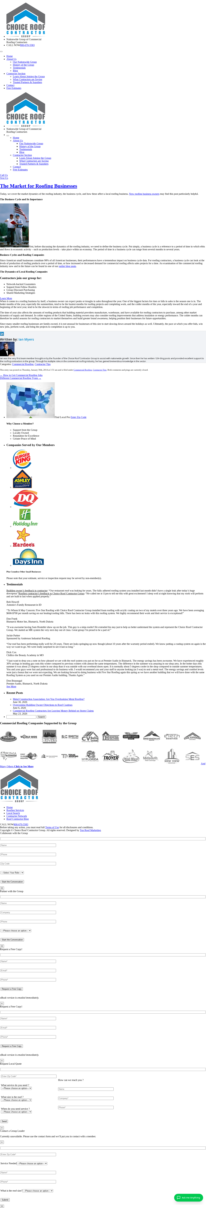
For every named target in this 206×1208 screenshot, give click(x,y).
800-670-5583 (27, 45)
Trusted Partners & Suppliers (27, 82)
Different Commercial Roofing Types (20, 378)
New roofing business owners (144, 193)
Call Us (4, 175)
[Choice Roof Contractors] (25, 36)
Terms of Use (52, 827)
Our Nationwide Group (25, 62)
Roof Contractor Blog (17, 819)
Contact (10, 85)
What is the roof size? (11, 1190)
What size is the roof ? (12, 1097)
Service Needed (8, 1163)
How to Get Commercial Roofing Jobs (21, 375)
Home (9, 56)
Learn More (6, 298)
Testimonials (19, 67)
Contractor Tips (43, 364)
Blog (15, 70)
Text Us (4, 178)
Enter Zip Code (78, 417)
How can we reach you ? (71, 1080)
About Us (11, 59)
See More (11, 686)
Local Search (13, 813)
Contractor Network (16, 816)
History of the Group (23, 64)
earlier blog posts (67, 266)
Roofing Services (15, 810)
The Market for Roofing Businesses (38, 186)
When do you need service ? (15, 1108)
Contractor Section (15, 73)
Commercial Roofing (22, 364)
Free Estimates (13, 88)
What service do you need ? (15, 1085)
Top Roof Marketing (90, 830)
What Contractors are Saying (27, 79)
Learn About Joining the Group (29, 76)
